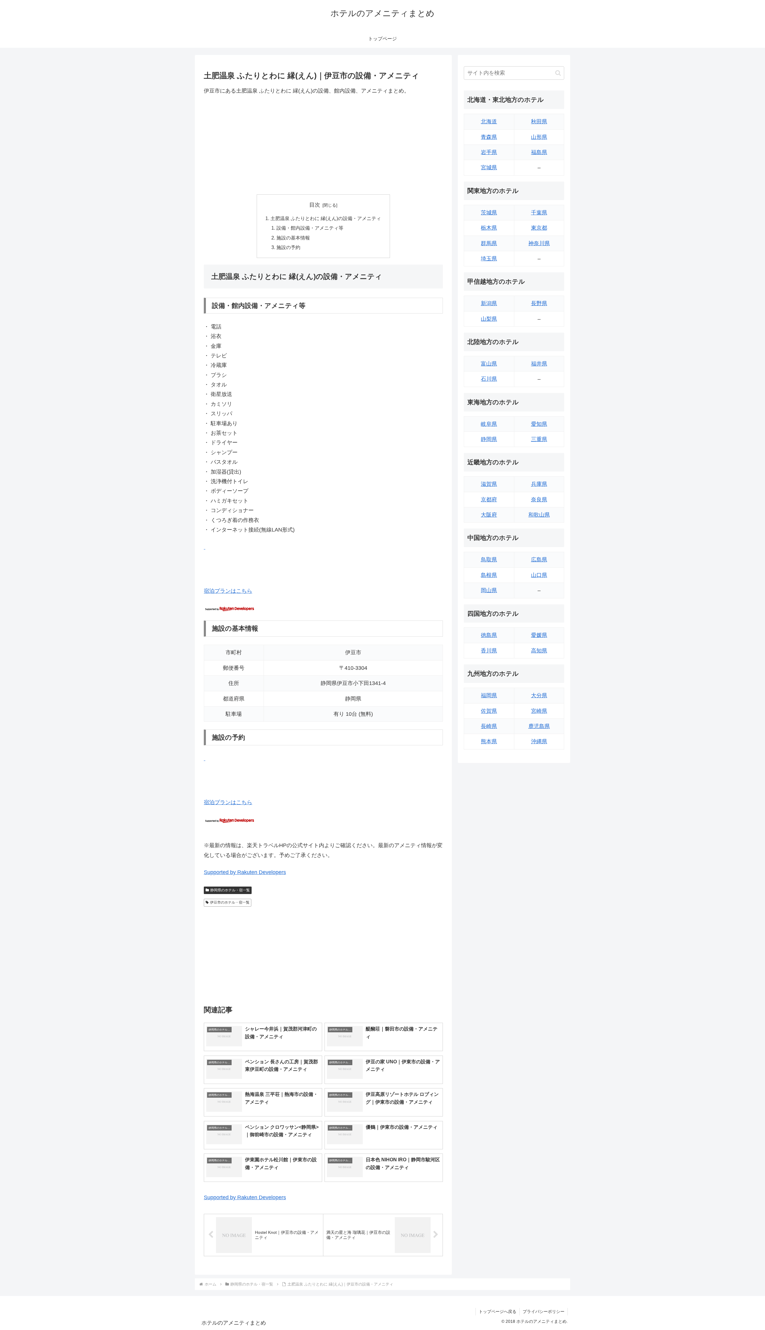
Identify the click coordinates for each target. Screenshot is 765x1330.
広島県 (539, 560)
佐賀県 (489, 711)
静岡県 (489, 439)
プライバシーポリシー (543, 1311)
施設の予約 (288, 247)
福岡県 (489, 695)
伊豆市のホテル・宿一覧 (230, 902)
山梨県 (489, 319)
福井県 (539, 364)
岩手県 (489, 152)
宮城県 (489, 168)
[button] (558, 73)
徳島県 (489, 635)
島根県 (489, 575)
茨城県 (489, 213)
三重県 (539, 439)
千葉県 (539, 213)
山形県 (539, 137)
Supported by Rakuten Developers (245, 872)
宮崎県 (539, 711)
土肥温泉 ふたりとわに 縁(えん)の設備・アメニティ (325, 218)
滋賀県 (489, 484)
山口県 (539, 575)
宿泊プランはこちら (228, 591)
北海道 (489, 122)
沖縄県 (539, 741)
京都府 (489, 500)
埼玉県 (489, 259)
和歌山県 (539, 515)
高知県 (539, 651)
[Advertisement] (323, 145)
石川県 (489, 379)
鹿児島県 (539, 726)
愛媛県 (539, 635)
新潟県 (489, 303)
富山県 (489, 364)
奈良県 (539, 500)
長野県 (539, 303)
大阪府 (489, 515)
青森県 (489, 137)
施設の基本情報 (293, 237)
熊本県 (489, 741)
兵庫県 (539, 484)
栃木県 (489, 228)
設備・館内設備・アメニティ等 (309, 228)
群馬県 (489, 243)
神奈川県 (539, 243)
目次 (314, 205)
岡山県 (489, 590)
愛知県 (539, 424)
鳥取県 (489, 560)
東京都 (539, 228)
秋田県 (539, 122)
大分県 (539, 695)
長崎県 (489, 726)
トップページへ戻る (497, 1311)
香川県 (489, 651)
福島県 (539, 152)
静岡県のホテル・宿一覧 (230, 890)
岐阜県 (489, 424)
